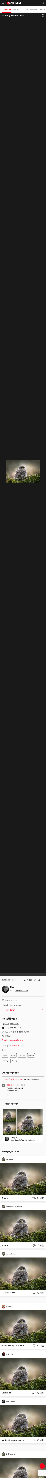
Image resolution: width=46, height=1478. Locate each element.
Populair (33, 9)
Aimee (5, 1245)
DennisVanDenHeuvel (14, 1206)
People (14, 1138)
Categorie (10, 1045)
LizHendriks (10, 1454)
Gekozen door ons (20, 9)
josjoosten (10, 1354)
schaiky (9, 1306)
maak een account (17, 1079)
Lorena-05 (6, 1393)
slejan (10, 1085)
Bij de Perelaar (8, 1293)
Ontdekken (6, 9)
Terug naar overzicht (14, 16)
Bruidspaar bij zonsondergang (14, 1345)
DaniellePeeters (21, 991)
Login (6, 1079)
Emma (5, 1198)
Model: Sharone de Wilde (13, 1440)
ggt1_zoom (10, 1401)
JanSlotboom (11, 1254)
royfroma (9, 1159)
